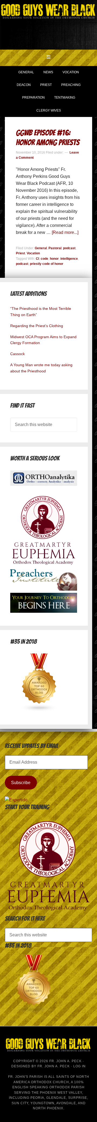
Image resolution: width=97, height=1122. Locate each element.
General (41, 248)
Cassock (17, 354)
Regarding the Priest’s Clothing (36, 326)
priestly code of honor (46, 264)
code (44, 259)
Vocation (33, 253)
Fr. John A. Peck (53, 1066)
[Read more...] (65, 232)
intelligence (69, 259)
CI (37, 259)
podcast (69, 248)
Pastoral (54, 248)
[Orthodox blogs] (39, 710)
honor (54, 259)
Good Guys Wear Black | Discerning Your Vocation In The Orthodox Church (48, 24)
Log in (79, 1066)
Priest (20, 253)
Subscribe (20, 782)
